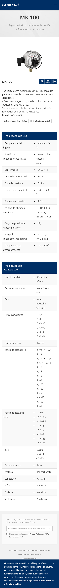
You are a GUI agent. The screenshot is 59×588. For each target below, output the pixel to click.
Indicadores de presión (38, 25)
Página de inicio (16, 25)
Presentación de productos (16, 121)
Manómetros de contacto (31, 29)
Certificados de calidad (41, 121)
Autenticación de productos (29, 554)
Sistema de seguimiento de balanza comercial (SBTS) (29, 550)
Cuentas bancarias (29, 558)
